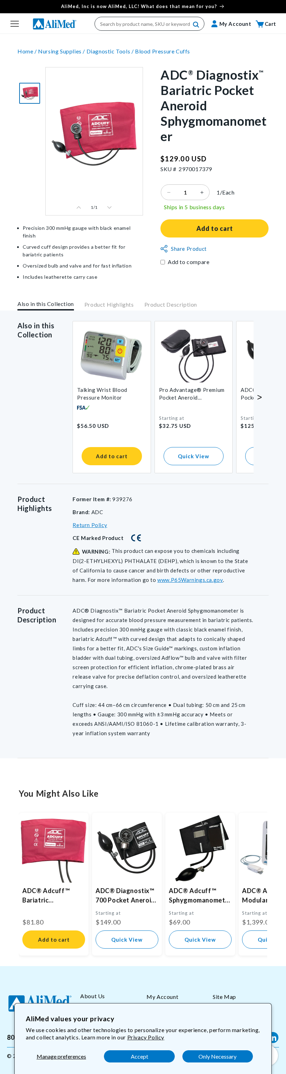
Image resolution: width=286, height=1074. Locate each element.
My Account (162, 996)
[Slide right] (109, 207)
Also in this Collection (45, 303)
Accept (139, 1056)
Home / (27, 51)
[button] (14, 23)
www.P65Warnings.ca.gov (190, 580)
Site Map (224, 996)
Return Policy (90, 525)
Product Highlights (109, 304)
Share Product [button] (189, 249)
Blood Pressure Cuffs (162, 51)
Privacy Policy (145, 1037)
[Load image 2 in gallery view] (29, 93)
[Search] (196, 24)
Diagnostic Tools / (110, 51)
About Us (92, 996)
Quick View (193, 456)
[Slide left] (78, 207)
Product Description (170, 304)
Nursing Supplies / (62, 51)
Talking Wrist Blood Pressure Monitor (102, 394)
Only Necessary (217, 1056)
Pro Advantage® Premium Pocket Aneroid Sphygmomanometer (192, 394)
